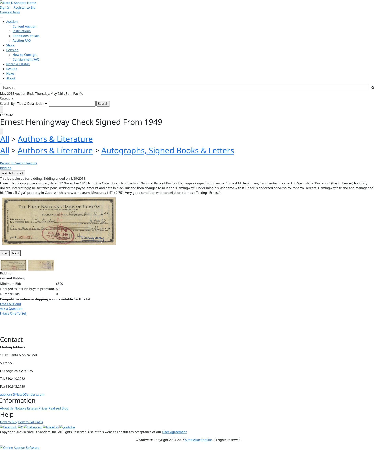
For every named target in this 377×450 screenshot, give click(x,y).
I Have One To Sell (13, 313)
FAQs (39, 422)
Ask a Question (11, 308)
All (4, 138)
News (10, 73)
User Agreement (174, 432)
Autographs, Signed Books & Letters (167, 150)
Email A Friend (10, 304)
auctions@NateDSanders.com (22, 394)
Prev (5, 253)
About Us (7, 408)
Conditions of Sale (26, 36)
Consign (12, 50)
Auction (12, 21)
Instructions (22, 31)
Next (15, 253)
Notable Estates (18, 64)
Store (10, 45)
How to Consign (24, 54)
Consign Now (10, 12)
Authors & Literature (55, 138)
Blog (65, 408)
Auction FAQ (22, 40)
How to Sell (26, 422)
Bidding (5, 168)
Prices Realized (50, 408)
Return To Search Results (18, 163)
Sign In (5, 7)
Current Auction (24, 26)
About (10, 78)
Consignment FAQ (26, 59)
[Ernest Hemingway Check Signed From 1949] (59, 221)
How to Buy (8, 422)
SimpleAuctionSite (198, 440)
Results (11, 69)
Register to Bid (24, 7)
